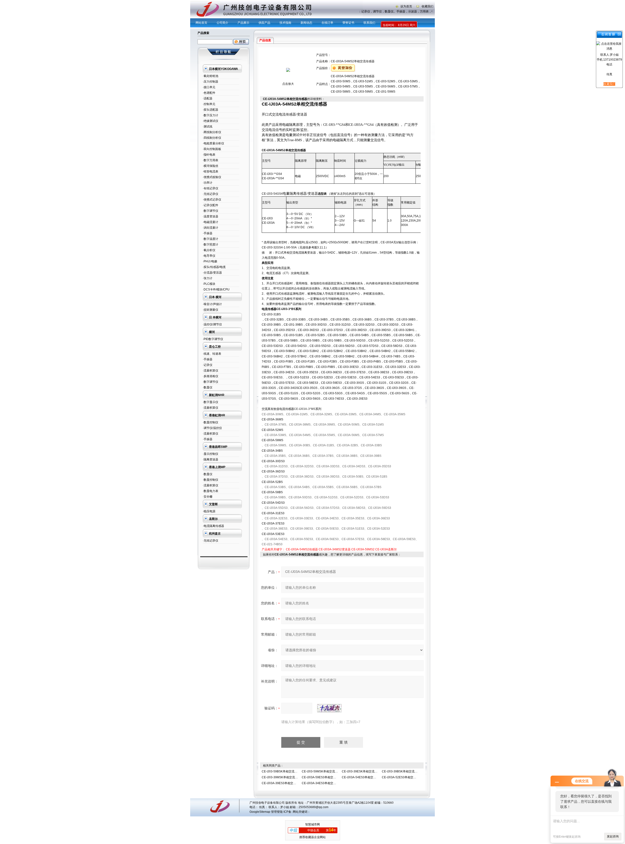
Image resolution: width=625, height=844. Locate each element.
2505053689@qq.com (313, 807)
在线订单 (327, 22)
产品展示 (243, 22)
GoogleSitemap (260, 811)
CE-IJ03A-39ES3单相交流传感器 (283, 783)
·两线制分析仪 (212, 132)
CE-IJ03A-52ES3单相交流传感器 (403, 777)
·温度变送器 (210, 216)
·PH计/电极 (210, 261)
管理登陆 (277, 811)
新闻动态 (306, 22)
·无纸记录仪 (210, 194)
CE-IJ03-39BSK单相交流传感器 (402, 771)
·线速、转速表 (212, 353)
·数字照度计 (210, 244)
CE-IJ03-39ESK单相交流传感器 (362, 771)
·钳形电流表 (210, 171)
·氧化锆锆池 (210, 76)
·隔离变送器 (210, 459)
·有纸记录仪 (210, 188)
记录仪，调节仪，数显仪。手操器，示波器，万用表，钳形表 (397, 11)
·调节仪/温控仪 (212, 428)
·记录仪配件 (210, 205)
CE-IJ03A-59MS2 (363, 549)
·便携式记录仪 (212, 199)
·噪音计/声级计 (212, 304)
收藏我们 (427, 6)
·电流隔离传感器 (213, 526)
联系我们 (369, 22)
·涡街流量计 (210, 227)
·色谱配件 (209, 93)
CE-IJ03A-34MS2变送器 (335, 549)
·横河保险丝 (210, 166)
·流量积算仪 (210, 370)
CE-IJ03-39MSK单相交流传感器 (283, 777)
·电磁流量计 (210, 222)
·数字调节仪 (210, 211)
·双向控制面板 (212, 149)
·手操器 (207, 233)
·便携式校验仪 (212, 177)
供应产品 (264, 22)
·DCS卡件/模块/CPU (216, 289)
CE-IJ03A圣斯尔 (386, 549)
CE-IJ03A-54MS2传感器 (302, 549)
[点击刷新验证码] (329, 708)
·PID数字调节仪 (213, 339)
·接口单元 (209, 87)
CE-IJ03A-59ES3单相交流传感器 (323, 777)
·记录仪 (207, 365)
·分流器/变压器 (212, 272)
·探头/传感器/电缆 (214, 267)
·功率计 (207, 182)
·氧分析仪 (209, 250)
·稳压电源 (209, 511)
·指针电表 (209, 154)
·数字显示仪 (210, 402)
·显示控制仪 (210, 454)
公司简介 (222, 22)
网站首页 (201, 22)
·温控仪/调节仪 (212, 324)
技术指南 (285, 22)
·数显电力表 (210, 491)
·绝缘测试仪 (210, 121)
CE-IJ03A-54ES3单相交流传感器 (363, 777)
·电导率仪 (209, 255)
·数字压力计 (210, 115)
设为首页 (406, 6)
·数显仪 (207, 387)
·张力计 (207, 278)
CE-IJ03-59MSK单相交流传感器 (323, 771)
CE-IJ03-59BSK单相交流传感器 (282, 771)
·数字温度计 (210, 239)
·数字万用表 (210, 160)
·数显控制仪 (210, 422)
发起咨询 (613, 836)
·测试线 (207, 126)
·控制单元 (209, 104)
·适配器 (207, 98)
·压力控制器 (210, 81)
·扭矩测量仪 (210, 309)
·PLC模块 (209, 284)
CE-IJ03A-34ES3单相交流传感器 (323, 783)
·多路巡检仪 (210, 376)
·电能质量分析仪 (213, 143)
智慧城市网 (312, 824)
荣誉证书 (348, 22)
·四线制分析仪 (212, 137)
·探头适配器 (210, 109)
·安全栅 (207, 496)
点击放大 (288, 83)
